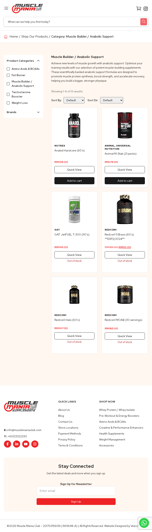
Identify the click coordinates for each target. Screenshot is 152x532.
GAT (57, 229)
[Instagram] (34, 444)
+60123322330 (17, 436)
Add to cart (74, 180)
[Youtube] (25, 444)
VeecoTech (137, 526)
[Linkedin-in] (16, 444)
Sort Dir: (92, 100)
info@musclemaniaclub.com (24, 430)
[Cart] (138, 8)
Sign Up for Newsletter (76, 484)
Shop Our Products (34, 36)
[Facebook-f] (7, 444)
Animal (110, 145)
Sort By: (56, 100)
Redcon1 (111, 229)
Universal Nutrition (118, 147)
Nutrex (59, 145)
